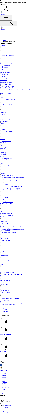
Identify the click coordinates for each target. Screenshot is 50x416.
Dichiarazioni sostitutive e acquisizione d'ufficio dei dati (6, 160)
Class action (1, 241)
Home (2, 38)
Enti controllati (2, 143)
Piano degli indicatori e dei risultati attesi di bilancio (6, 213)
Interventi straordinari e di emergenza (4, 290)
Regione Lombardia (2, 5)
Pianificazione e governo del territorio (4, 275)
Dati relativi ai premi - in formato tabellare (6, 141)
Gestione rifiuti (2, 251)
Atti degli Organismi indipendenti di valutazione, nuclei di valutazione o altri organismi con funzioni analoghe (14, 228)
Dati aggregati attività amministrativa (4, 155)
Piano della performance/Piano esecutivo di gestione (8, 131)
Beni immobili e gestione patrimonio (4, 216)
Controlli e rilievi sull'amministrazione (4, 224)
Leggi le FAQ (3, 406)
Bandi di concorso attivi (3, 123)
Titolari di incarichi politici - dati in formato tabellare (8, 65)
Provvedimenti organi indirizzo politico (4, 165)
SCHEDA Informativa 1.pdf (3, 351)
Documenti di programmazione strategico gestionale (8, 55)
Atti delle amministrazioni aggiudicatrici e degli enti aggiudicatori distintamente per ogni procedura (13, 177)
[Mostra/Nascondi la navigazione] (6, 18)
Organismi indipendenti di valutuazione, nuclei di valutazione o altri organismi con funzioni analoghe (12, 226)
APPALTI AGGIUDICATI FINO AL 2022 (8, 202)
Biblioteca (4, 199)
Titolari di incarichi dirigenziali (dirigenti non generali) (6, 87)
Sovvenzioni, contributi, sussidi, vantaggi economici (6, 203)
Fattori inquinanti (2, 282)
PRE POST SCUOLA (5, 200)
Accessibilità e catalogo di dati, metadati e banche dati (6, 306)
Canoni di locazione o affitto (3, 221)
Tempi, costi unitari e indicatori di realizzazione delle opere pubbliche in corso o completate (12, 274)
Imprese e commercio (4, 382)
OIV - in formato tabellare (5, 118)
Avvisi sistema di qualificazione (8, 185)
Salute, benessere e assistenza (5, 388)
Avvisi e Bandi (6, 184)
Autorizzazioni (3, 389)
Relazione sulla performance (3, 132)
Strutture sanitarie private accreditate (4, 284)
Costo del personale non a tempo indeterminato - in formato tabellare (10, 104)
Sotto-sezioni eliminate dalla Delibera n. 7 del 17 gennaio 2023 (7, 175)
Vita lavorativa (3, 381)
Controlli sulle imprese (2, 173)
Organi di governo (4, 373)
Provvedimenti (2, 163)
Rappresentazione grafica (3, 152)
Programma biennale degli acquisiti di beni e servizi (11, 180)
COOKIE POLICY (2, 3)
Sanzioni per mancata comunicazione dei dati (5, 69)
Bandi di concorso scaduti (3, 124)
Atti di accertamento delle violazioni (6, 300)
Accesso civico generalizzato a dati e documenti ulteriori (8, 304)
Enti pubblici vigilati (2, 145)
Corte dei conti (2, 233)
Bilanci (1, 211)
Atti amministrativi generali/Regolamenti (6, 52)
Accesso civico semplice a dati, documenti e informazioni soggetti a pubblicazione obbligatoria (13, 303)
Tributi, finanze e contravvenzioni (6, 387)
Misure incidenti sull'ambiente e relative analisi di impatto (6, 281)
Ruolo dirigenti (3, 91)
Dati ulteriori (1, 310)
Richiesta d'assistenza (4, 408)
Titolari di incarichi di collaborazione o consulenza (6, 82)
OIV (0, 116)
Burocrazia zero (2, 61)
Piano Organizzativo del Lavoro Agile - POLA (5, 121)
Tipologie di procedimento (3, 156)
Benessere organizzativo (3, 142)
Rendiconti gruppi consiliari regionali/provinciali (5, 72)
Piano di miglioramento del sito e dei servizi (7, 412)
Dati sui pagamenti (2, 256)
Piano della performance (3, 129)
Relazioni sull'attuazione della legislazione (5, 280)
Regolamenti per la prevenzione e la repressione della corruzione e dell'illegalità (11, 298)
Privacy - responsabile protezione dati (4, 311)
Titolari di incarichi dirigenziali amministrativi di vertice (6, 84)
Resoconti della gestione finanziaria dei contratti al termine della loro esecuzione (12, 189)
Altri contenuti (2, 293)
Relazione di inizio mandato (5, 67)
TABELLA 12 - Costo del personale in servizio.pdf (5, 334)
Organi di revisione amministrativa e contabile (5, 230)
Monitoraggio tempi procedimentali (4, 159)
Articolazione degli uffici (3, 76)
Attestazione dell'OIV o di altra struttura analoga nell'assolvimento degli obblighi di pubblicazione (13, 229)
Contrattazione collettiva (3, 112)
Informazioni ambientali (3, 277)
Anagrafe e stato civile (4, 380)
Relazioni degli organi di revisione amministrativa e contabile (9, 232)
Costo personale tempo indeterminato (6, 100)
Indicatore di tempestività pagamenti (4, 260)
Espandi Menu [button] (2, 44)
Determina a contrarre (7, 183)
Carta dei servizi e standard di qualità (4, 238)
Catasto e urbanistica (4, 383)
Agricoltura (3, 34)
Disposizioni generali (2, 45)
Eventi (2, 397)
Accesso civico (2, 301)
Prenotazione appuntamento (5, 407)
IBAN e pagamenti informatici (3, 261)
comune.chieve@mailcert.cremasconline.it (6, 405)
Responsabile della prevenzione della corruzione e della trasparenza (9, 297)
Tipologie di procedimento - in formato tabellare (7, 158)
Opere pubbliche (2, 264)
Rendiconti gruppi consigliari (5, 74)
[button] (4, 30)
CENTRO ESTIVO (5, 201)
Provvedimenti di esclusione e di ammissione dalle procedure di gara (11, 187)
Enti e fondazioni (4, 375)
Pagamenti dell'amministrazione (4, 255)
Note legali (3, 411)
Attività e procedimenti (3, 154)
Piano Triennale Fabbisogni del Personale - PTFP (6, 119)
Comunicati (3, 393)
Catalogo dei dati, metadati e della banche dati (7, 308)
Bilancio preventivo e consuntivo (4, 212)
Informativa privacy (4, 410)
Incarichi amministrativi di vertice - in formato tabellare (8, 86)
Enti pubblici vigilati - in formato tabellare (6, 147)
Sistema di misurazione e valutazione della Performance (6, 126)
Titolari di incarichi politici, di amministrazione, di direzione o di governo (8, 63)
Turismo (3, 384)
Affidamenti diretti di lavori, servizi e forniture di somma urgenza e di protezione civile (15, 186)
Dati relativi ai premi (2, 139)
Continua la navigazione (3, 4)
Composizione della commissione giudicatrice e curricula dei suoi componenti (12, 188)
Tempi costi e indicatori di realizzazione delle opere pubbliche (7, 272)
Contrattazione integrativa (3, 115)
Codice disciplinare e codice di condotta (6, 56)
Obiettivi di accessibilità (4, 309)
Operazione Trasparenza (3, 312)
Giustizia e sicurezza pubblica (5, 386)
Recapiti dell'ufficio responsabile (5, 162)
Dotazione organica (4, 40)
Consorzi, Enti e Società (3, 153)
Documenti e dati (4, 377)
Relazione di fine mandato (5, 66)
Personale (3, 39)
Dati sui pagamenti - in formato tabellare (6, 258)
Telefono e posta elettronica (3, 80)
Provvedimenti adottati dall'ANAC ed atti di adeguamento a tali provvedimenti (11, 299)
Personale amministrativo (5, 376)
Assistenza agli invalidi (4, 35)
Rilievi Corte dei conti (4, 235)
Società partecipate (2, 148)
